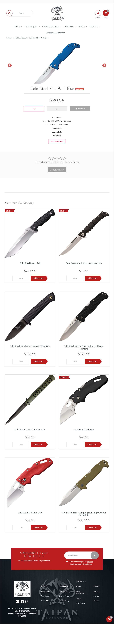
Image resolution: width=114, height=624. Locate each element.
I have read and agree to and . (81, 562)
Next (104, 65)
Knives (17, 26)
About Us (44, 586)
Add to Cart (38, 278)
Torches (81, 26)
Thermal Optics (31, 26)
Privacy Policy (86, 564)
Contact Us (45, 601)
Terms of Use (63, 586)
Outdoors (94, 26)
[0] (109, 621)
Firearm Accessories (50, 26)
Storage (96, 596)
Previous (9, 65)
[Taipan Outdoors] (57, 13)
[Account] (98, 15)
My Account (45, 591)
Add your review (57, 169)
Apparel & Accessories (56, 32)
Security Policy (64, 601)
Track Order (45, 596)
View (21, 278)
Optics (78, 598)
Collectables (68, 26)
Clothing (96, 586)
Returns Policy (64, 596)
